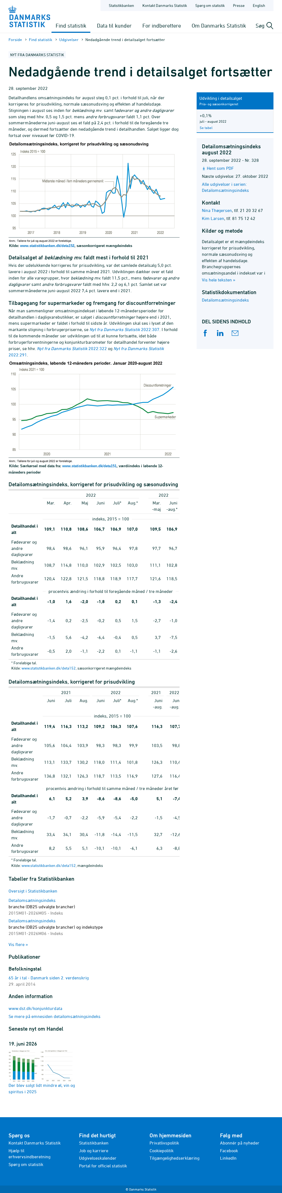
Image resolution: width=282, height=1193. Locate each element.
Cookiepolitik (161, 1150)
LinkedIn (228, 1158)
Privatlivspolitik (164, 1142)
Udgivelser (68, 39)
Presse (239, 5)
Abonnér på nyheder (239, 1142)
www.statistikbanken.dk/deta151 (89, 466)
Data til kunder (114, 25)
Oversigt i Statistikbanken (33, 890)
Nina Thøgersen (217, 210)
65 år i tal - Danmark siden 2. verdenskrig (49, 977)
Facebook (229, 1150)
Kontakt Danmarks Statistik (164, 5)
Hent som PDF (220, 168)
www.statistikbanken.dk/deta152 (47, 246)
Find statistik (71, 25)
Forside (15, 39)
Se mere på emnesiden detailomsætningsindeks (55, 1016)
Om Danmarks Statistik (219, 25)
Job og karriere (93, 1150)
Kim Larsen (213, 218)
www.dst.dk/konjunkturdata (35, 1008)
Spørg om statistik (210, 5)
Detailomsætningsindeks (225, 299)
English (259, 5)
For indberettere (161, 25)
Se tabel (206, 127)
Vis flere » (18, 944)
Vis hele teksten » (218, 279)
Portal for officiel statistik (103, 1165)
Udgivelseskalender (97, 1158)
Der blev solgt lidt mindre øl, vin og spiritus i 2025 (42, 1088)
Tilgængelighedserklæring (174, 1158)
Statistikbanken (121, 5)
